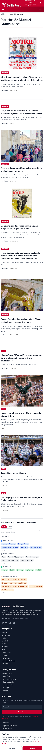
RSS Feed (5, 664)
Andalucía (5, 641)
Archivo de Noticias (8, 661)
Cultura (4, 655)
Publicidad (5, 723)
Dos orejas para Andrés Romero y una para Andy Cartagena (21, 499)
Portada (4, 632)
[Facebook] (3, 623)
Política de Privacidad (9, 679)
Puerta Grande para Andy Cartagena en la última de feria (21, 414)
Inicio (3, 14)
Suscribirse (22, 712)
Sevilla (4, 638)
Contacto (5, 691)
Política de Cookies (8, 682)
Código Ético (6, 676)
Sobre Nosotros (7, 673)
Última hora (6, 635)
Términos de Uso (7, 685)
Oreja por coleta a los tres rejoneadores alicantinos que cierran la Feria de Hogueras (21, 112)
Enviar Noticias (7, 728)
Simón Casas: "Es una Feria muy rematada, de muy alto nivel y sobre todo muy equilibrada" (21, 357)
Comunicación (6, 652)
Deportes (5, 647)
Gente (4, 644)
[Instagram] (10, 623)
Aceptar (32, 748)
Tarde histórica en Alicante (13, 473)
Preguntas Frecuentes (9, 726)
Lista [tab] (4, 527)
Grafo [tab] (10, 527)
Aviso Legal (5, 688)
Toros (3, 649)
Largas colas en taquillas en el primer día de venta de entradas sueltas (21, 169)
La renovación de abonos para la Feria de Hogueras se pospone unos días (20, 227)
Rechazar (11, 748)
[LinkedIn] (14, 623)
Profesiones (6, 658)
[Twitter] (6, 623)
